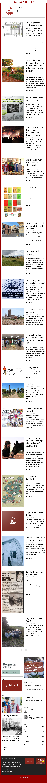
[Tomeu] (26, 717)
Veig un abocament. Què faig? (34, 619)
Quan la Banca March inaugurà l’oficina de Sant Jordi (35, 226)
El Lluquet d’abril (33, 367)
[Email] (4, 750)
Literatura (26, 736)
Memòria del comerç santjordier (33, 693)
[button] (20, 656)
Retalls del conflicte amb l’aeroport (34, 98)
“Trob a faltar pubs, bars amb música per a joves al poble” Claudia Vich (35, 441)
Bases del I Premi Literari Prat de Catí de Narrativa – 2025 (33, 701)
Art (24, 729)
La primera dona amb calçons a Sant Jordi (35, 539)
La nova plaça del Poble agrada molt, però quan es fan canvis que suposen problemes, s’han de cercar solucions (35, 29)
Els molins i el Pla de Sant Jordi (35, 311)
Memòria (33, 102)
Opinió (32, 256)
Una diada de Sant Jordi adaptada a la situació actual (34, 162)
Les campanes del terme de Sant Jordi (33, 685)
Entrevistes (33, 72)
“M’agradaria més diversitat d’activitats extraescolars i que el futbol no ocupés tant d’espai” (35, 65)
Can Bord (30, 384)
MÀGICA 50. (31, 187)
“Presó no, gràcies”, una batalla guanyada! (35, 281)
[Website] (17, 11)
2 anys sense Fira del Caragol (35, 409)
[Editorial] (26, 711)
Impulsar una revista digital (35, 513)
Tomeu (30, 715)
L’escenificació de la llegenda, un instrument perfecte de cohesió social (34, 131)
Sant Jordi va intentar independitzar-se (35, 573)
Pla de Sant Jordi (25, 777)
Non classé (26, 741)
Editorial (31, 709)
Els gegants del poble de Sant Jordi (34, 689)
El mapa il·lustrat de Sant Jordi (34, 477)
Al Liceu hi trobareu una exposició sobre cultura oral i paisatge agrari (35, 339)
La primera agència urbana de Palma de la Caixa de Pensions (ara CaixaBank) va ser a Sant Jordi (10, 739)
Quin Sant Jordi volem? (32, 252)
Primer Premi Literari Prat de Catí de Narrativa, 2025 (33, 696)
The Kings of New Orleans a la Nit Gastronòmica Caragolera (11, 716)
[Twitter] (2, 750)
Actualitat (33, 37)
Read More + (29, 53)
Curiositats (33, 137)
